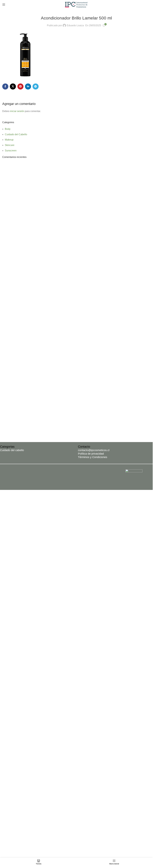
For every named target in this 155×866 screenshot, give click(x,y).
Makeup (9, 139)
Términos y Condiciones (92, 457)
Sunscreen (10, 150)
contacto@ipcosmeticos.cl (93, 450)
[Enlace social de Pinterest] (20, 86)
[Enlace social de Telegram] (36, 86)
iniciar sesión (17, 111)
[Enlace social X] (13, 86)
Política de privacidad (91, 453)
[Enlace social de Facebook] (5, 86)
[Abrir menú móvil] (4, 5)
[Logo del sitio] (76, 4)
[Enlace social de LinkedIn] (28, 86)
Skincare (9, 145)
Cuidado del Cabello (16, 134)
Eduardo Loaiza (75, 25)
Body (7, 129)
